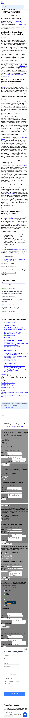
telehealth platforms (21, 24)
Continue (3, 498)
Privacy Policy (20, 426)
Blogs (11, 395)
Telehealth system (10, 193)
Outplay (26, 392)
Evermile (17, 392)
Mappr (12, 392)
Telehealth (3, 87)
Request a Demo (5, 463)
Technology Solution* (6, 461)
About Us (7, 395)
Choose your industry (6, 536)
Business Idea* (4, 497)
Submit (3, 625)
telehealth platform (22, 165)
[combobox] (3, 457)
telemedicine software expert (19, 249)
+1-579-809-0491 (8, 407)
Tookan (5, 392)
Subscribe (3, 274)
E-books (15, 395)
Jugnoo (21, 392)
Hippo (9, 392)
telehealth (5, 54)
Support (19, 395)
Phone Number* (5, 455)
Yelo (2, 392)
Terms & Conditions (10, 426)
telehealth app (23, 66)
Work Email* (4, 454)
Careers (3, 395)
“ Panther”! (18, 224)
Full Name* (4, 452)
